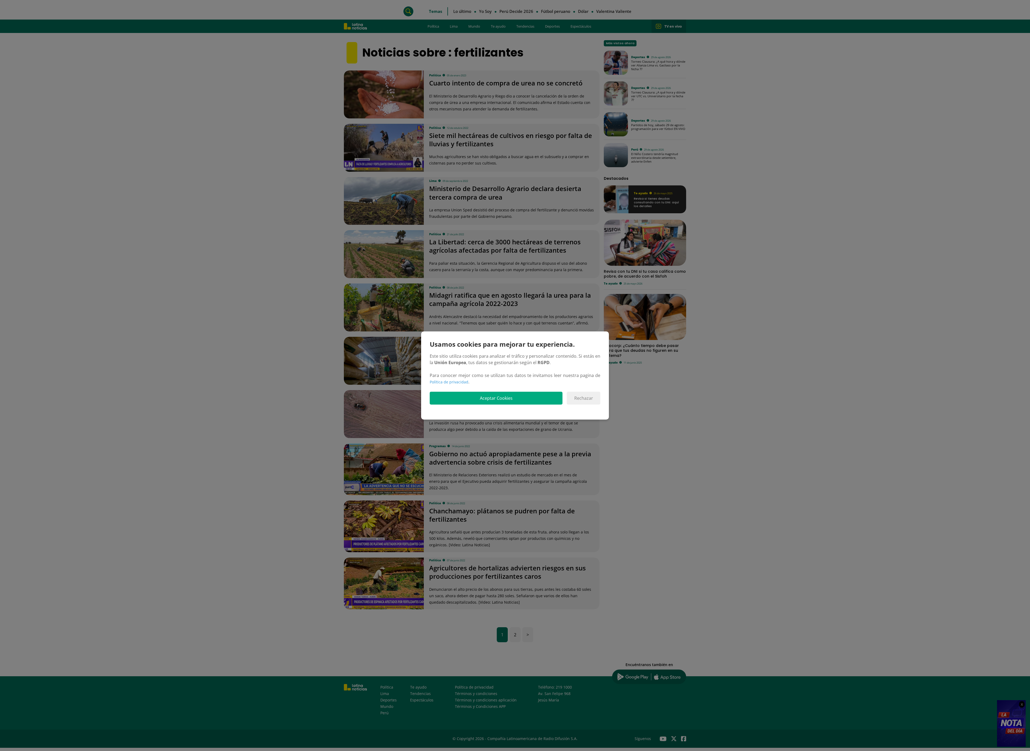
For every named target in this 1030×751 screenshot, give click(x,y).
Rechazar (583, 398)
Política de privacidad (449, 381)
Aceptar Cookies (496, 398)
